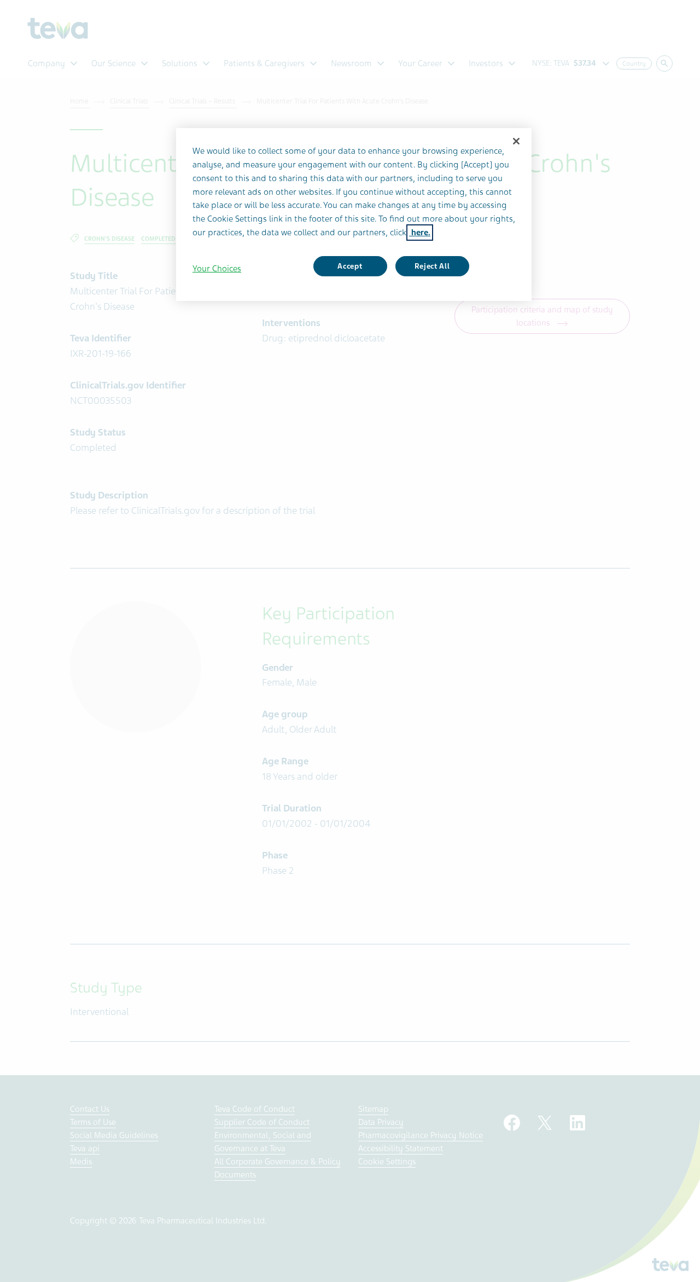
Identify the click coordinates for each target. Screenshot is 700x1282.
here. (419, 232)
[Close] (516, 141)
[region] (354, 214)
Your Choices (216, 268)
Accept (349, 266)
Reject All (432, 266)
